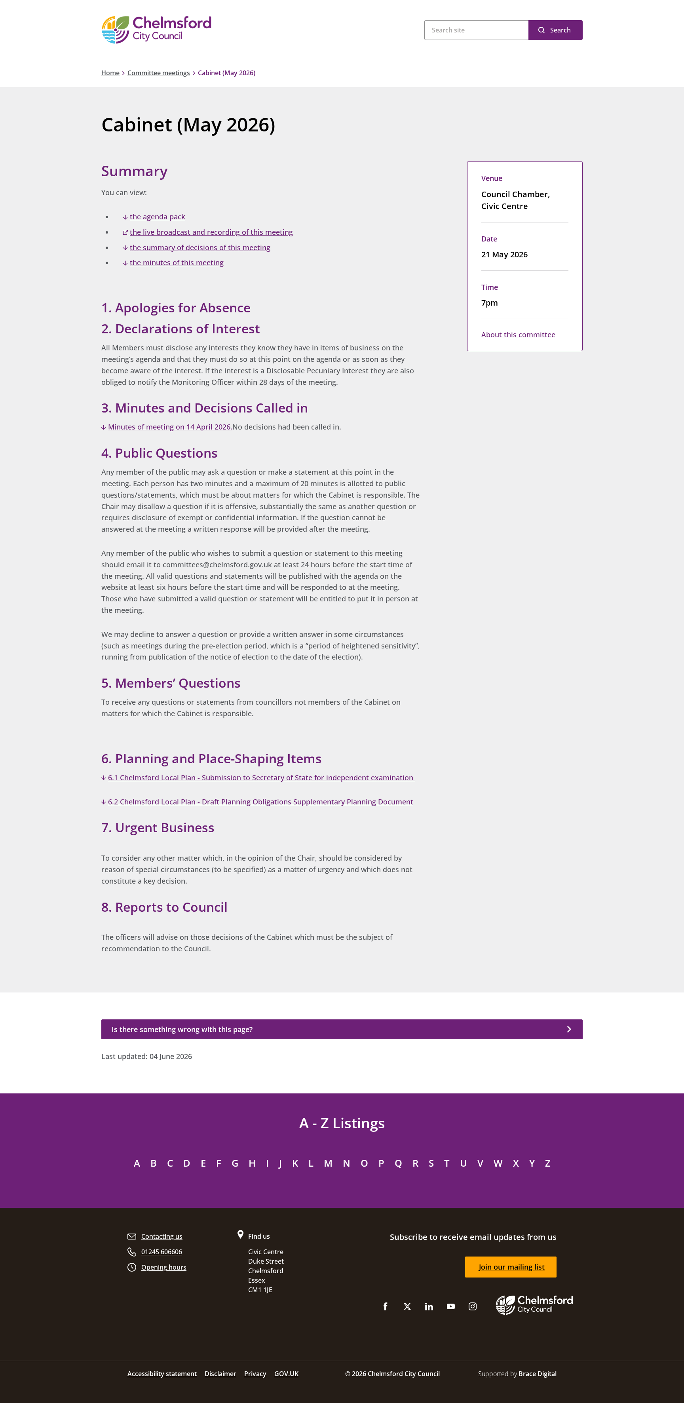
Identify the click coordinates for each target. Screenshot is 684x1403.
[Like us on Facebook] (386, 1308)
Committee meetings (158, 72)
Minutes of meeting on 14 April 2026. (170, 427)
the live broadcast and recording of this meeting (211, 232)
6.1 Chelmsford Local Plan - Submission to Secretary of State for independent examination (261, 777)
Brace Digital (538, 1373)
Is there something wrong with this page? (182, 1029)
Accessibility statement (162, 1373)
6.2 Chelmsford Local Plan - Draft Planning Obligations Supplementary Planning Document (260, 801)
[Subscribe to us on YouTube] (451, 1308)
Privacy (255, 1373)
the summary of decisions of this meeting (200, 247)
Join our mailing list (512, 1267)
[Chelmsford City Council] (199, 30)
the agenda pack (157, 216)
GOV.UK (286, 1373)
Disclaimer (220, 1373)
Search (560, 30)
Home (110, 72)
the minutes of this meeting (177, 262)
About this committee (518, 334)
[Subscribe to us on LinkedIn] (429, 1308)
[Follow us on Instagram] (473, 1308)
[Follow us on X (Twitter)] (407, 1308)
